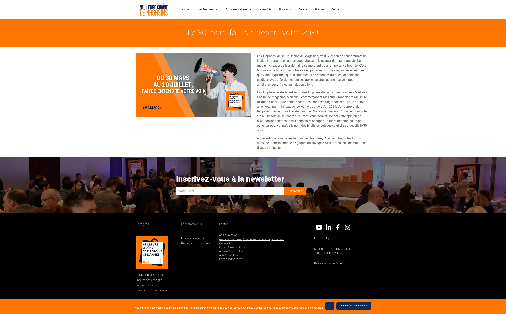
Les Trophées (206, 9)
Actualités (265, 9)
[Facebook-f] (338, 227)
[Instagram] (347, 227)
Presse (319, 9)
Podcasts (285, 9)
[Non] (501, 306)
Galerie (303, 9)
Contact (336, 9)
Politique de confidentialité (354, 305)
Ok (330, 305)
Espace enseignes (236, 9)
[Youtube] (319, 227)
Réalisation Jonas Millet (328, 263)
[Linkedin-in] (328, 227)
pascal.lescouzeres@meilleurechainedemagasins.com (251, 239)
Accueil (185, 9)
